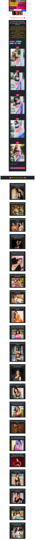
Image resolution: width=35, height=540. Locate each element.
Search (23, 10)
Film (15, 43)
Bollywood (11, 43)
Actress (19, 43)
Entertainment (18, 41)
